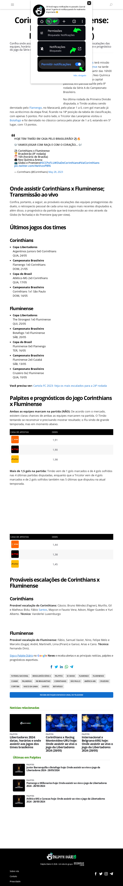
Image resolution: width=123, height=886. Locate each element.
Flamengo (35, 107)
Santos (43, 609)
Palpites (59, 676)
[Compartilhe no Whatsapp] (66, 667)
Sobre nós (14, 871)
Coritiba (15, 686)
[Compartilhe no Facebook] (51, 667)
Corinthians (60, 681)
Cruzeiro (104, 681)
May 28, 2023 (55, 172)
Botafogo (15, 120)
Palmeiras (27, 681)
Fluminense (98, 676)
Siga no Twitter (101, 874)
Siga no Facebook (96, 874)
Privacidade (15, 881)
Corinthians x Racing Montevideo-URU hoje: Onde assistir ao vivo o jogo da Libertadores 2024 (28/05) (61, 744)
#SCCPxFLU (47, 163)
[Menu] (12, 4)
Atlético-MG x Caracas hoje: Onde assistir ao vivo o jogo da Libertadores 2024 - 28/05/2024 (65, 800)
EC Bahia (71, 676)
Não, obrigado (80, 75)
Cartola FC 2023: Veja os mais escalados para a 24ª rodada (70, 385)
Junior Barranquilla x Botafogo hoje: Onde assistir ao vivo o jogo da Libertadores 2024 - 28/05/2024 (63, 769)
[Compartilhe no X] (56, 667)
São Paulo (75, 681)
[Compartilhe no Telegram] (71, 667)
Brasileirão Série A (42, 676)
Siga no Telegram (111, 874)
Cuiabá (14, 681)
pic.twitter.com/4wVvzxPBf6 (32, 166)
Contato (13, 876)
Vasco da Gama (31, 686)
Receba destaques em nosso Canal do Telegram (61, 695)
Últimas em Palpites (27, 757)
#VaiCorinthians (89, 163)
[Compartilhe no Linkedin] (61, 667)
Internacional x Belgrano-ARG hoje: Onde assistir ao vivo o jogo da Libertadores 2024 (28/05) (97, 744)
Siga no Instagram (106, 874)
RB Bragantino (43, 681)
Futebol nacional (19, 676)
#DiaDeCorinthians (67, 163)
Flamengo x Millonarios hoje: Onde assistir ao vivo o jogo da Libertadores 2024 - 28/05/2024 (66, 784)
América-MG (90, 681)
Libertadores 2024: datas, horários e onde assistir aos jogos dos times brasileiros (25, 742)
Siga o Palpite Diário (21, 655)
